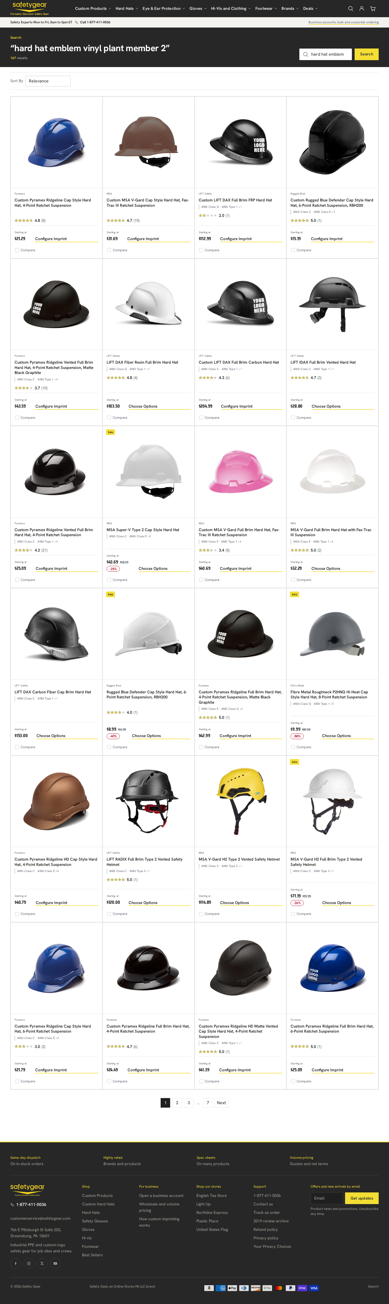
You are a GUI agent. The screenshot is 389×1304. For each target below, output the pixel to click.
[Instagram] (29, 1263)
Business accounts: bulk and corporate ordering (344, 22)
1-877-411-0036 (31, 1204)
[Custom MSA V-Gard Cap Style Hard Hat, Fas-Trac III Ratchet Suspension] (148, 142)
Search (366, 54)
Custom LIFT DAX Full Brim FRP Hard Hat (235, 200)
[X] (42, 1263)
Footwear (264, 8)
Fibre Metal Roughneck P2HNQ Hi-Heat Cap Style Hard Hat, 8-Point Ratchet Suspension (329, 694)
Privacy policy (266, 1238)
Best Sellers (92, 1255)
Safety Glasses (95, 1221)
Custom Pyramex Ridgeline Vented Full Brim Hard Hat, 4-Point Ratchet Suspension (54, 532)
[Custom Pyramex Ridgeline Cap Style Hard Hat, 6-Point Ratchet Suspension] (56, 968)
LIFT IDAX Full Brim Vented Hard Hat (323, 362)
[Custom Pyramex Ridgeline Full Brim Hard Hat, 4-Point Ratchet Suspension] (148, 968)
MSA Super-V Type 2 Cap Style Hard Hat (143, 529)
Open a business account (161, 1195)
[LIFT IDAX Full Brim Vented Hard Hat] (332, 304)
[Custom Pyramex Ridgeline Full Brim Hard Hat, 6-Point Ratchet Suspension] (332, 968)
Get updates (362, 1198)
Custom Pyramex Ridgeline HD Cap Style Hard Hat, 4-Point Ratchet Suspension (56, 862)
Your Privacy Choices (272, 1246)
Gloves (195, 8)
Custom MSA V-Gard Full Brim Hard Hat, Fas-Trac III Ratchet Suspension (239, 532)
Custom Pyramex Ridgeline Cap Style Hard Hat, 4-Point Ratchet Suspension (53, 202)
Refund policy (266, 1229)
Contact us (263, 1204)
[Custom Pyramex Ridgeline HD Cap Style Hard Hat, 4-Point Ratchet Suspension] (56, 801)
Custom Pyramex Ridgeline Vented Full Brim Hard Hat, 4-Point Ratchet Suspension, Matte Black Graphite (54, 367)
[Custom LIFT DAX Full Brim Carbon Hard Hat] (240, 304)
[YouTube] (55, 1263)
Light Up (203, 1204)
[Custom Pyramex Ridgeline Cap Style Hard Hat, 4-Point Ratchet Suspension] (56, 142)
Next (221, 1102)
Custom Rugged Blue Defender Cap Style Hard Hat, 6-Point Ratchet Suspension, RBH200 (332, 202)
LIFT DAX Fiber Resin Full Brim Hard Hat (142, 362)
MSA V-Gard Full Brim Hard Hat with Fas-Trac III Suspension (331, 532)
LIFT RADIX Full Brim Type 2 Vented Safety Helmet (145, 862)
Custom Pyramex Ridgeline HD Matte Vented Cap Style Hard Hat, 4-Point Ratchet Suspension (238, 1031)
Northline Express (212, 1212)
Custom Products (91, 8)
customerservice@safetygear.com (40, 1218)
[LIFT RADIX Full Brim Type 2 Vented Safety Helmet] (148, 801)
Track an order (267, 1212)
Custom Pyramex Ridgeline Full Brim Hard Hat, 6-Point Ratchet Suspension (332, 1029)
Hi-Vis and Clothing (228, 8)
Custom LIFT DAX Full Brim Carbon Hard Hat (239, 362)
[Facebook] (15, 1263)
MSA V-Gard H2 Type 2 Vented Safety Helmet (239, 859)
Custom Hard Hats (98, 1204)
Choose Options (143, 406)
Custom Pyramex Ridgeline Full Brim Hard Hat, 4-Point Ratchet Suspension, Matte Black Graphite (240, 697)
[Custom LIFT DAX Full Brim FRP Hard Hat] (240, 142)
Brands (288, 8)
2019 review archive (271, 1221)
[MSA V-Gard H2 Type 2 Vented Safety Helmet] (240, 801)
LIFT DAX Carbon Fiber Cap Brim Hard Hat (53, 692)
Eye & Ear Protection (161, 8)
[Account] (362, 8)
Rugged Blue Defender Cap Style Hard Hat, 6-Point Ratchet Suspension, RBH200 (147, 694)
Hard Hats (125, 8)
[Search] (350, 8)
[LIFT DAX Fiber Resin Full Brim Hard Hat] (148, 304)
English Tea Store (211, 1195)
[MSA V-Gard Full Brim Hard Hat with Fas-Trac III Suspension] (332, 472)
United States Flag (212, 1229)
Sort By (16, 80)
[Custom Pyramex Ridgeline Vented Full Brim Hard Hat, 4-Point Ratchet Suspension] (56, 472)
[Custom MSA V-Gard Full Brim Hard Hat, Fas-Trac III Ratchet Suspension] (240, 472)
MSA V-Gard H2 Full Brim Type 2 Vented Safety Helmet (326, 862)
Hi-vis (87, 1238)
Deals (308, 8)
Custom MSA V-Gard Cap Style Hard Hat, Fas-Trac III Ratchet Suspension (148, 202)
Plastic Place (207, 1221)
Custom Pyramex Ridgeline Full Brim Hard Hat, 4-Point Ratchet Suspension (148, 1029)
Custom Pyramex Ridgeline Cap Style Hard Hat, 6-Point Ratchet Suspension (53, 1029)
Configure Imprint (51, 238)
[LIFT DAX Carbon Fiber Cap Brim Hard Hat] (56, 634)
